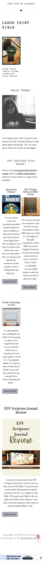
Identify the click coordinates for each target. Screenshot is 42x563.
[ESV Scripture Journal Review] (21, 447)
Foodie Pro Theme (31, 538)
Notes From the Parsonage (21, 4)
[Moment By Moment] (11, 204)
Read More (10, 281)
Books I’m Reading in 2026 (11, 303)
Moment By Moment (11, 190)
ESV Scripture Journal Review (21, 410)
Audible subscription (26, 173)
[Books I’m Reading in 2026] (11, 317)
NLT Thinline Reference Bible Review (30, 192)
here (33, 148)
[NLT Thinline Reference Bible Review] (31, 206)
